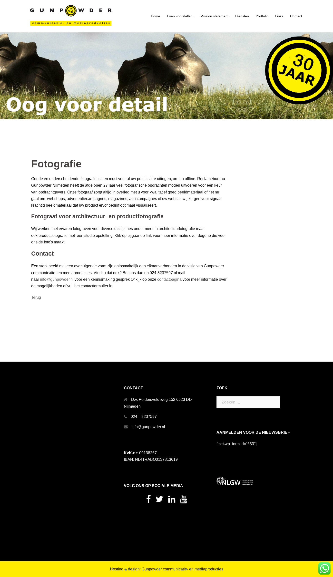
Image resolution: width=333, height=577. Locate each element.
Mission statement (214, 16)
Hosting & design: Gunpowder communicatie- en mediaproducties (166, 569)
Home (155, 16)
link (149, 235)
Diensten (242, 16)
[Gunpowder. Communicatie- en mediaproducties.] (71, 16)
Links (279, 16)
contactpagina (169, 279)
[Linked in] (171, 501)
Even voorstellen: (180, 16)
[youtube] (183, 501)
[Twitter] (159, 501)
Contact (296, 16)
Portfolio (262, 16)
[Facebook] (148, 501)
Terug (36, 297)
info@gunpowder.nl (57, 279)
